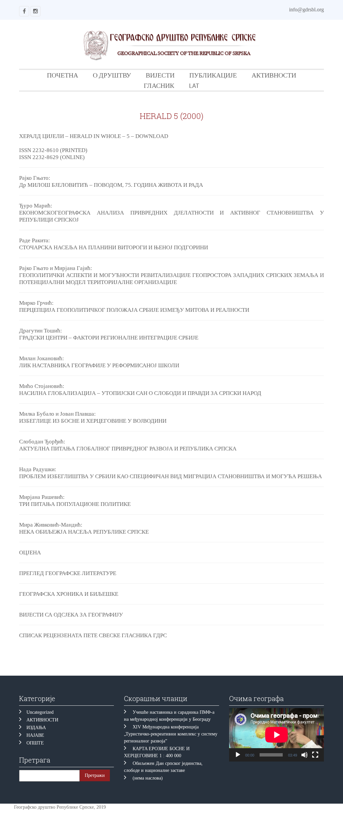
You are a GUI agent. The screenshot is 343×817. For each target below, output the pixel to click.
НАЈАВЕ (35, 735)
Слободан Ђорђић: (42, 441)
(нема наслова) (148, 778)
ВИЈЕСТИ (160, 75)
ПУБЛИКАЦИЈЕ (213, 75)
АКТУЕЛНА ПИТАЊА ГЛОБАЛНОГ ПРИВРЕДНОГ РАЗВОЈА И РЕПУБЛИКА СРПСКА (127, 448)
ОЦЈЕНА (30, 552)
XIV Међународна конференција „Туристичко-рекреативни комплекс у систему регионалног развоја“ (170, 733)
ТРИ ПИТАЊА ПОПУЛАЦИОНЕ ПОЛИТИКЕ (77, 504)
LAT (194, 85)
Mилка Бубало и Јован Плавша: (57, 414)
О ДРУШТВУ (112, 75)
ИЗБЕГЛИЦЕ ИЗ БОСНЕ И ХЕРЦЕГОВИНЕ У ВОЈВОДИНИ (92, 421)
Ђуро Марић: (35, 205)
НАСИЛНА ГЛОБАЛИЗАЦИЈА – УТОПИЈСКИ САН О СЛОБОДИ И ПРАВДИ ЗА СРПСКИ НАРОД (140, 393)
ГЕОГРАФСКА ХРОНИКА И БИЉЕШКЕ (68, 594)
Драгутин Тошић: (40, 330)
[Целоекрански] (315, 755)
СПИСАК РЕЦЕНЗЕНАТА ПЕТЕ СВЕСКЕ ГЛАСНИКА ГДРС (93, 635)
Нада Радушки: (37, 469)
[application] (276, 734)
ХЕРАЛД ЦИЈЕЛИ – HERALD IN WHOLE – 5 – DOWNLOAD (93, 136)
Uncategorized (40, 712)
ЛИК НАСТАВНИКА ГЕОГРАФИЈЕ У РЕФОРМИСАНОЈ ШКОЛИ (99, 365)
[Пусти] (237, 755)
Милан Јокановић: (41, 358)
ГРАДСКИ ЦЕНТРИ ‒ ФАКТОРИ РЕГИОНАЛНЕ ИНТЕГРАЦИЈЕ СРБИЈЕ (108, 337)
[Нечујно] (304, 755)
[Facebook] (24, 11)
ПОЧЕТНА (62, 75)
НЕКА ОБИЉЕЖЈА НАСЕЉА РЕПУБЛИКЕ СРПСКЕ (84, 532)
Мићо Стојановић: (41, 386)
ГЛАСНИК (159, 85)
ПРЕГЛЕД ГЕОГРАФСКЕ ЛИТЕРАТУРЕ (67, 573)
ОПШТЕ (35, 742)
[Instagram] (35, 11)
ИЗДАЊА (36, 727)
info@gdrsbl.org (306, 9)
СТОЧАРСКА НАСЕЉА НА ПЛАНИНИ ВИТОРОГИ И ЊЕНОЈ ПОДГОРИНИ (113, 247)
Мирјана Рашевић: (42, 497)
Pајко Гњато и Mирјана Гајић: (55, 268)
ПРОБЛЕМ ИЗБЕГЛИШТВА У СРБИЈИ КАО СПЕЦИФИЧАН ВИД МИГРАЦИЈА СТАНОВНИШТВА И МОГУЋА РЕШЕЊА (170, 476)
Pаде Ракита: (34, 240)
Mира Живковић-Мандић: (50, 525)
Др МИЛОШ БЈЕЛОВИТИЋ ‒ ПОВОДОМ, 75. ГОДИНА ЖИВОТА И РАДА (111, 185)
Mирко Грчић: (36, 303)
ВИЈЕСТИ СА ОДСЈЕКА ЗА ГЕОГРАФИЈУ (71, 614)
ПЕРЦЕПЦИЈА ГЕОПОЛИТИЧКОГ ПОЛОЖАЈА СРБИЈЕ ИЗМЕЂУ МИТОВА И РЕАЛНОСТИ (134, 310)
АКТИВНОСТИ (274, 75)
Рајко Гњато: (34, 178)
